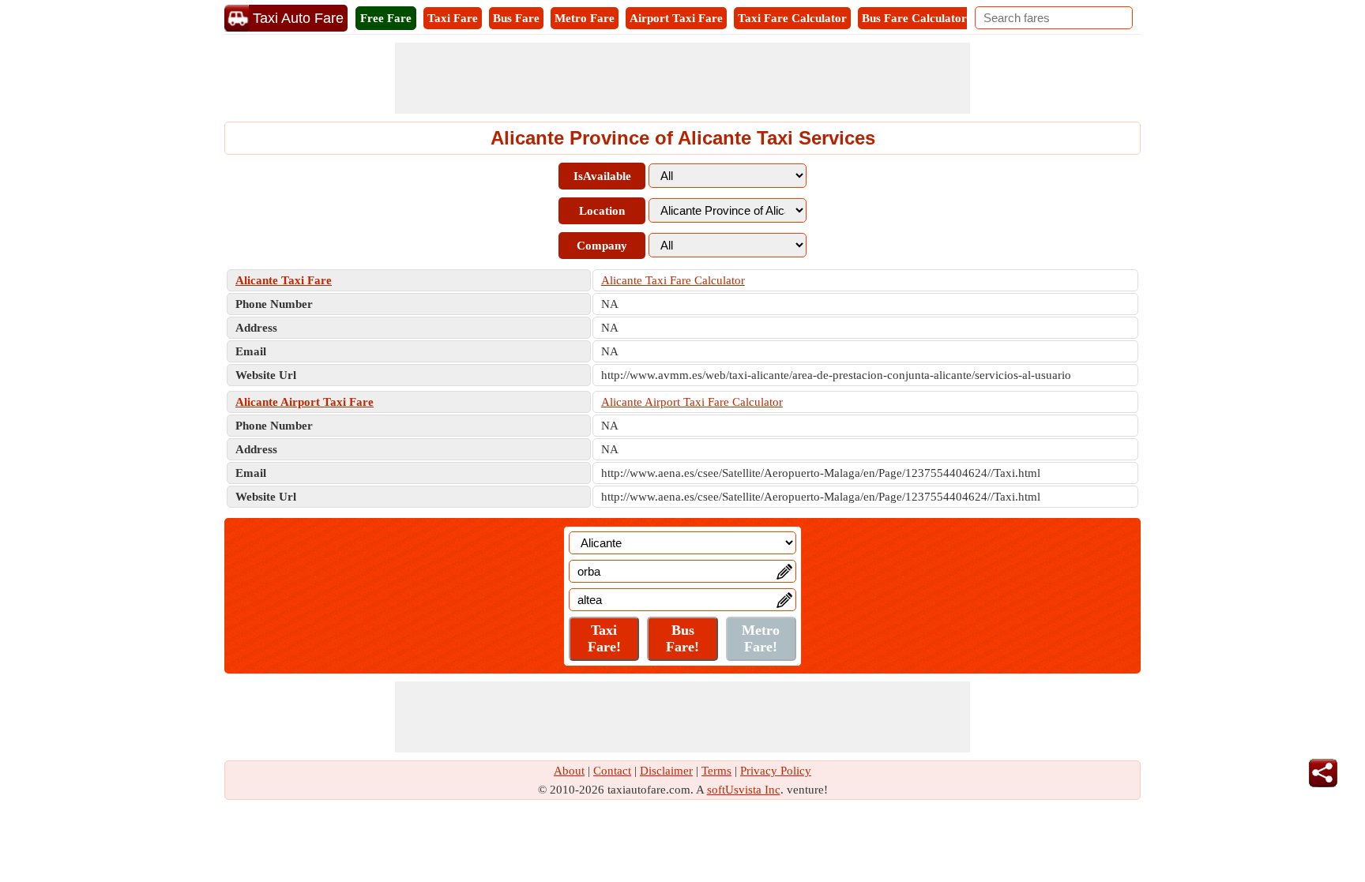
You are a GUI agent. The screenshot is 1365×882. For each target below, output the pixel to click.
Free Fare (386, 18)
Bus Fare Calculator (914, 18)
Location (602, 211)
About (569, 770)
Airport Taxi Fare (676, 18)
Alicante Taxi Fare (283, 280)
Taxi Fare (452, 18)
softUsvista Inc (743, 789)
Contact (612, 770)
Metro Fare (585, 18)
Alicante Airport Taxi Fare (304, 402)
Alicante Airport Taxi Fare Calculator (692, 402)
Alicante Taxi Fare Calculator (673, 280)
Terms (716, 770)
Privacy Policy (775, 770)
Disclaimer (666, 770)
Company (602, 245)
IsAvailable (602, 176)
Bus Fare (516, 18)
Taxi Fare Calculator (792, 18)
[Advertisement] (682, 78)
